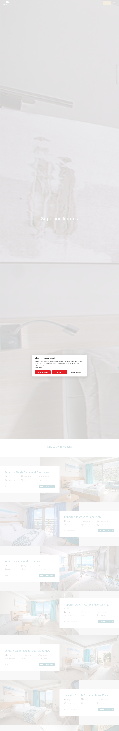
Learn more (38, 367)
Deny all (59, 372)
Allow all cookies (43, 372)
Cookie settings (76, 372)
